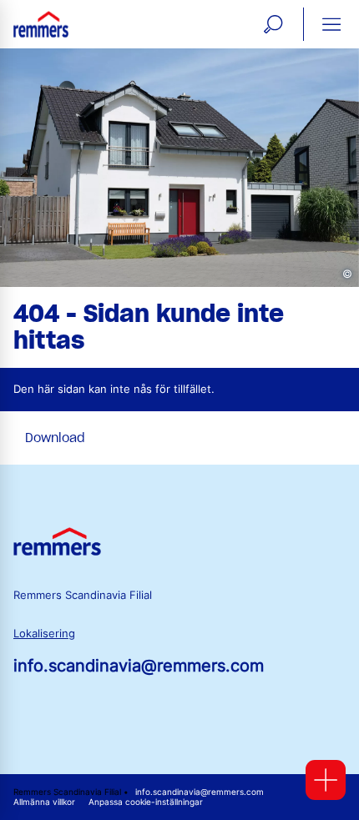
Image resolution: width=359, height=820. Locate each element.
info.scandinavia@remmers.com (138, 666)
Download (55, 437)
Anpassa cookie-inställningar (145, 802)
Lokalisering (44, 633)
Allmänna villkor (44, 802)
